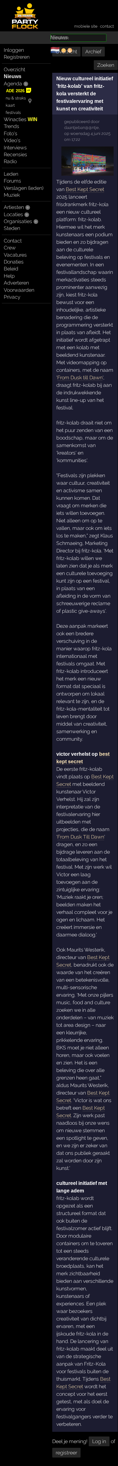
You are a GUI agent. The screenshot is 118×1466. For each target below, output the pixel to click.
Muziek (12, 195)
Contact (13, 241)
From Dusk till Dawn (80, 378)
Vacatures (15, 255)
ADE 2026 (15, 90)
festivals (13, 112)
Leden (11, 174)
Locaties (13, 214)
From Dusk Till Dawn (80, 837)
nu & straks (16, 98)
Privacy (12, 297)
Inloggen (14, 50)
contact (107, 26)
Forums (12, 181)
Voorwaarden (19, 290)
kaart (10, 105)
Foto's (10, 133)
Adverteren (16, 283)
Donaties (14, 262)
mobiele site (86, 26)
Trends (11, 126)
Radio (10, 161)
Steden (12, 228)
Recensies (15, 154)
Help (9, 276)
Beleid (11, 269)
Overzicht (14, 69)
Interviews (15, 148)
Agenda (13, 84)
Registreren (17, 57)
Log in (99, 1441)
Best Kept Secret (85, 189)
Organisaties (18, 221)
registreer (66, 1453)
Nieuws (12, 76)
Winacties (20, 119)
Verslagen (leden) (23, 188)
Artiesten (14, 207)
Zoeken (105, 65)
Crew (10, 248)
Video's (12, 140)
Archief (93, 52)
